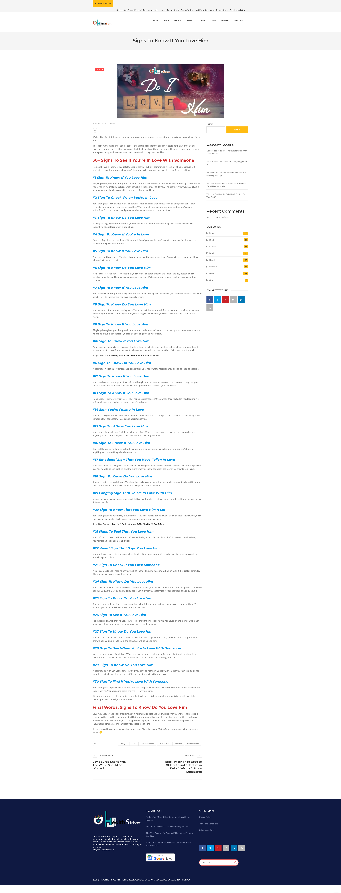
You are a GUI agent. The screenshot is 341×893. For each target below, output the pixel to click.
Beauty (212, 233)
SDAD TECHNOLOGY (180, 879)
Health (212, 260)
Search (209, 124)
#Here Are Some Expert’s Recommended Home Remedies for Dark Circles (155, 10)
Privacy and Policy (207, 830)
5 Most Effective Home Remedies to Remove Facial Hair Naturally (226, 184)
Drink (211, 240)
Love (133, 744)
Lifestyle (99, 69)
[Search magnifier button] (235, 862)
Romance (178, 744)
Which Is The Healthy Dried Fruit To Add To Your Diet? (225, 195)
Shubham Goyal (100, 124)
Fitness (212, 246)
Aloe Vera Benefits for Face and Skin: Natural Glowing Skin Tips (226, 173)
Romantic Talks (193, 744)
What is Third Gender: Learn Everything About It (226, 163)
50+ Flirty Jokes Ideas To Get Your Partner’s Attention (134, 355)
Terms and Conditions (208, 823)
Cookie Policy (205, 817)
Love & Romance (147, 744)
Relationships (164, 744)
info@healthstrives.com (104, 850)
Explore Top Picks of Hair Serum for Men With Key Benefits (226, 152)
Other (212, 280)
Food (211, 253)
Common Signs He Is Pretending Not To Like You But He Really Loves (134, 524)
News (211, 273)
